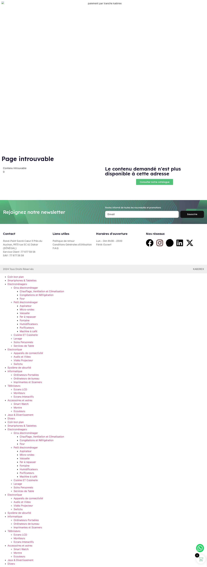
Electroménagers (17, 284)
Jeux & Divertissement (20, 414)
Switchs (18, 363)
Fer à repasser (28, 316)
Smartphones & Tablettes (22, 280)
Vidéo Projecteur (23, 360)
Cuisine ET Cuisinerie (26, 334)
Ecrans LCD (20, 389)
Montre (18, 407)
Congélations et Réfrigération (36, 294)
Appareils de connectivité (28, 353)
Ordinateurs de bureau (26, 378)
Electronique (15, 349)
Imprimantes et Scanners (28, 382)
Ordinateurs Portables (26, 374)
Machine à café (28, 331)
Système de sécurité (19, 367)
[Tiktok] (170, 243)
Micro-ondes (27, 309)
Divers (11, 418)
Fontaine (24, 320)
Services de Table (24, 345)
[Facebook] (150, 243)
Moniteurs (19, 392)
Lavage (18, 338)
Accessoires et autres (20, 400)
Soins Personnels (23, 342)
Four (22, 298)
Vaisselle (25, 313)
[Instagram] (160, 243)
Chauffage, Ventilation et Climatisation (42, 291)
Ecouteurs (19, 411)
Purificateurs (27, 327)
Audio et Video (22, 356)
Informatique (15, 371)
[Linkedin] (180, 243)
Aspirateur (26, 305)
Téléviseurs (14, 385)
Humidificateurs (29, 323)
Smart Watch (21, 403)
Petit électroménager (26, 302)
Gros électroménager (26, 287)
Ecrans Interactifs (24, 396)
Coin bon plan (16, 276)
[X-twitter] (190, 243)
